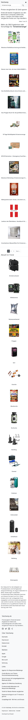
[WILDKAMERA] (14, 287)
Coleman (14, 493)
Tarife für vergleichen (12, 691)
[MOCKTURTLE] (14, 396)
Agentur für (12, 670)
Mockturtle (14, 406)
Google (4, 657)
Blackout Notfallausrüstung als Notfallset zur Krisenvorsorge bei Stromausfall (14, 47)
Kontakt (4, 646)
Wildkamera (14, 297)
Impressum (5, 640)
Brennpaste (14, 580)
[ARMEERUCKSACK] (14, 265)
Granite (14, 384)
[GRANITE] (14, 374)
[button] (26, 2)
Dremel (14, 471)
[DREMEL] (14, 461)
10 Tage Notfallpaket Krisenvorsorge (14, 134)
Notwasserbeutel (14, 319)
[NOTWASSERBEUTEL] (14, 309)
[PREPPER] (14, 330)
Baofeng (14, 450)
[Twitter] (6, 629)
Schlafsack (14, 536)
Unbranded (14, 515)
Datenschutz (5, 643)
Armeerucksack (14, 276)
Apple (3, 653)
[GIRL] (14, 352)
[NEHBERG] (14, 548)
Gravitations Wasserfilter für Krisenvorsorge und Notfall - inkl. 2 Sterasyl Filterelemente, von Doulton (14, 243)
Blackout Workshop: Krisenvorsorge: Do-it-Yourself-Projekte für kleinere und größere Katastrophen (14, 178)
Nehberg (14, 558)
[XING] (12, 629)
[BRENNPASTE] (14, 569)
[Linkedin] (9, 629)
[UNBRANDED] (14, 504)
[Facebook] (3, 629)
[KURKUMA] (14, 417)
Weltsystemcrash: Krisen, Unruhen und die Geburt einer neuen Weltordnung (14, 199)
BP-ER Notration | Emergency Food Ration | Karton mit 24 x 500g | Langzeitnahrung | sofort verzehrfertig (14, 156)
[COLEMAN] (14, 482)
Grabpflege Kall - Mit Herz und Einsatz (13, 699)
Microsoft (5, 660)
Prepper (14, 341)
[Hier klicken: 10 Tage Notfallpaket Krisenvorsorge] (14, 124)
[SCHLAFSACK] (14, 526)
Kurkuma (14, 428)
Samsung (4, 663)
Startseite (5, 637)
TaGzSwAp (4, 2)
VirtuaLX (11, 714)
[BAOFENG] (14, 439)
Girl (14, 363)
